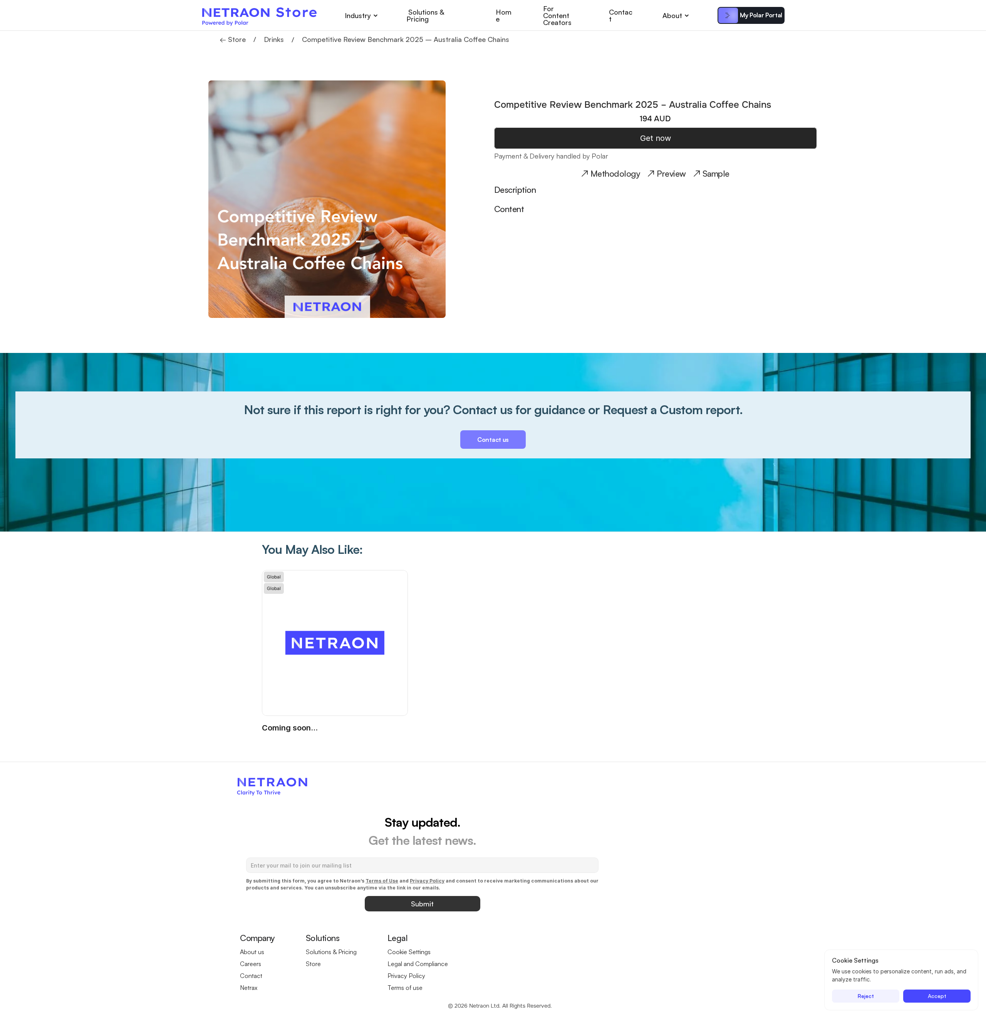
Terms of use (405, 987)
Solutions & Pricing (426, 15)
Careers (250, 964)
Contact (620, 15)
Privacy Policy (406, 976)
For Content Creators (557, 15)
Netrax (248, 987)
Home (503, 15)
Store (313, 964)
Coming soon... (290, 727)
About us (252, 952)
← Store (233, 39)
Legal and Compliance (417, 964)
